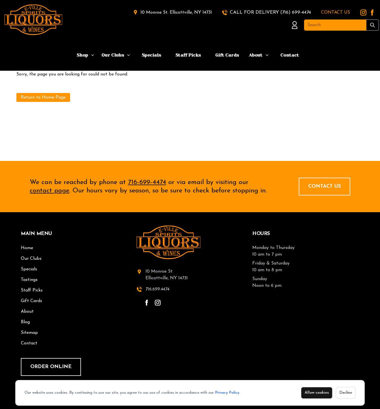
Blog (25, 322)
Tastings (29, 280)
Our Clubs (113, 55)
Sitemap (29, 332)
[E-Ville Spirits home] (190, 242)
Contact (289, 55)
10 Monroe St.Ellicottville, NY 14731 (166, 274)
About (256, 55)
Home (27, 248)
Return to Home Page (43, 97)
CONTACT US (335, 12)
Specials (151, 55)
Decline (345, 393)
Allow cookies (317, 393)
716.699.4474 (157, 289)
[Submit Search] (372, 25)
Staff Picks (188, 55)
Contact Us (324, 186)
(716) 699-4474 (295, 12)
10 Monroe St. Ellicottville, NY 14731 (176, 12)
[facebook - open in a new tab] (146, 302)
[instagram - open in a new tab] (157, 302)
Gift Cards (227, 55)
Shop (82, 55)
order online (50, 366)
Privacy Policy (227, 393)
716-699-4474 (147, 182)
